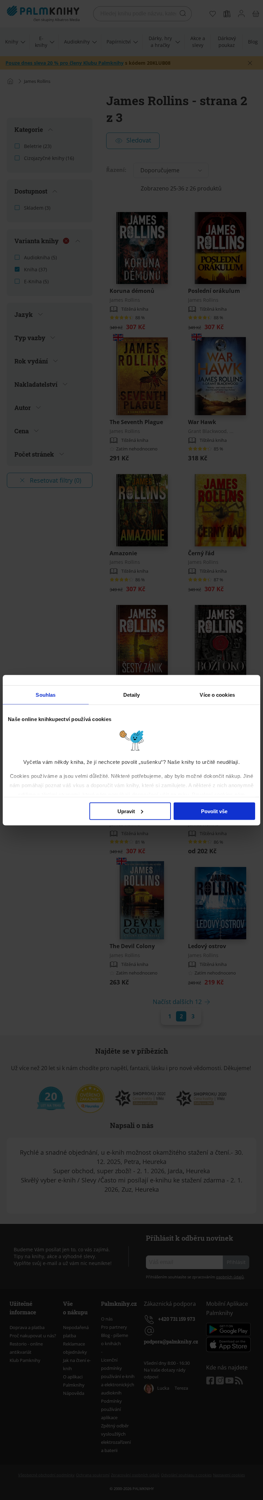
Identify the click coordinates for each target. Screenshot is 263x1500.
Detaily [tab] (131, 694)
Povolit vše (214, 811)
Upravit (126, 811)
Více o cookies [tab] (217, 694)
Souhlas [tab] (45, 694)
